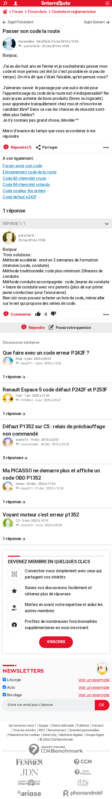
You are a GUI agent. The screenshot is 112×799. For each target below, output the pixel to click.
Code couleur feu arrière (24, 190)
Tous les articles (24, 730)
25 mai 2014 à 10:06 (55, 46)
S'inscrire (56, 642)
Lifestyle (13, 680)
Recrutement (57, 730)
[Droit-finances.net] (82, 772)
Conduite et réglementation (74, 12)
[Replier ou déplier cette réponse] (107, 223)
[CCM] (82, 762)
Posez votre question (73, 328)
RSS (42, 730)
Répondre (36, 328)
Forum (17, 12)
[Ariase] (29, 793)
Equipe (43, 725)
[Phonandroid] (82, 793)
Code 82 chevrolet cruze (24, 178)
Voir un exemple (94, 679)
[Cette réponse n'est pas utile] (53, 314)
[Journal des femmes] (29, 762)
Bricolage (14, 695)
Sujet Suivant (94, 22)
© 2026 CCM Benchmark (56, 739)
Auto (10, 687)
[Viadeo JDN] (82, 783)
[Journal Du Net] (29, 772)
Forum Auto (37, 12)
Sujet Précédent (21, 22)
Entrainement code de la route (30, 172)
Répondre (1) (21, 147)
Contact (98, 725)
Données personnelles (84, 730)
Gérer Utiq (49, 735)
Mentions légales (71, 735)
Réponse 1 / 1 (14, 224)
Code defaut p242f (19, 197)
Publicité (83, 725)
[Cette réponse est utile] (38, 314)
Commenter (20, 314)
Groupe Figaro (95, 735)
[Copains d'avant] (29, 783)
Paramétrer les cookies (24, 735)
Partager (50, 147)
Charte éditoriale (62, 725)
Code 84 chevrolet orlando (26, 184)
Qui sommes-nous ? (22, 725)
